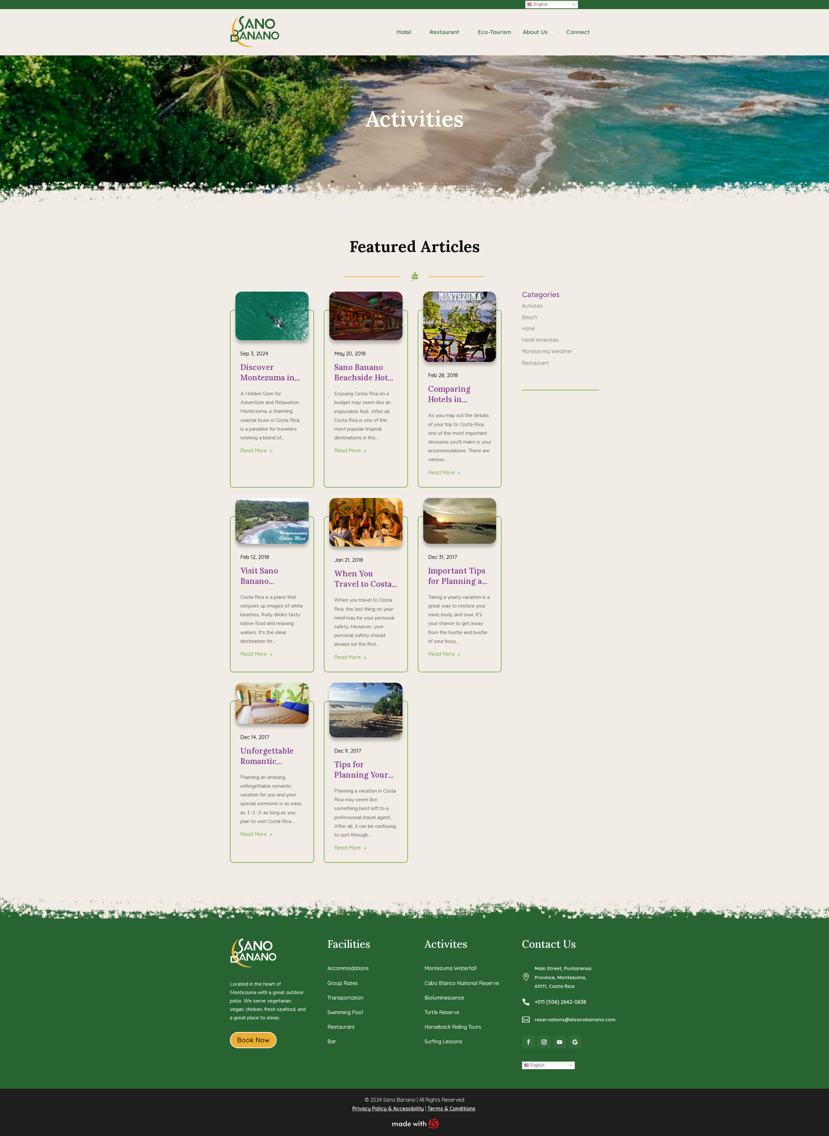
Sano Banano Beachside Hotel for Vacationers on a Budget (364, 382)
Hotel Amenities (540, 340)
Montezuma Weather (547, 351)
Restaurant (535, 363)
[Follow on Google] (575, 1042)
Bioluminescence (444, 997)
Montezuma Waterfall (451, 968)
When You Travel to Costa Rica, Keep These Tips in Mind (365, 589)
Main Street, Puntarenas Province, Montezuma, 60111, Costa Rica (563, 977)
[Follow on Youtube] (559, 1042)
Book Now (253, 1040)
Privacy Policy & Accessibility (388, 1108)
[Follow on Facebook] (528, 1042)
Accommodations (348, 968)
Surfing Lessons (443, 1041)
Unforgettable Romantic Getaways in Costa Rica (267, 766)
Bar (331, 1041)
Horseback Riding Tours (453, 1027)
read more (253, 450)
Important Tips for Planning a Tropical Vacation (456, 586)
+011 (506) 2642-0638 (560, 1002)
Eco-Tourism (494, 32)
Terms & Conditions (451, 1108)
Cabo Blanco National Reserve (462, 983)
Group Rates (342, 983)
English (540, 4)
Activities (532, 306)
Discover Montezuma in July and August (270, 377)
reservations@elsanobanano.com (575, 1019)
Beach (529, 317)
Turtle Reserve (442, 1012)
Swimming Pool (345, 1012)
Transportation (345, 997)
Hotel (528, 328)
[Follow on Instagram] (544, 1042)
